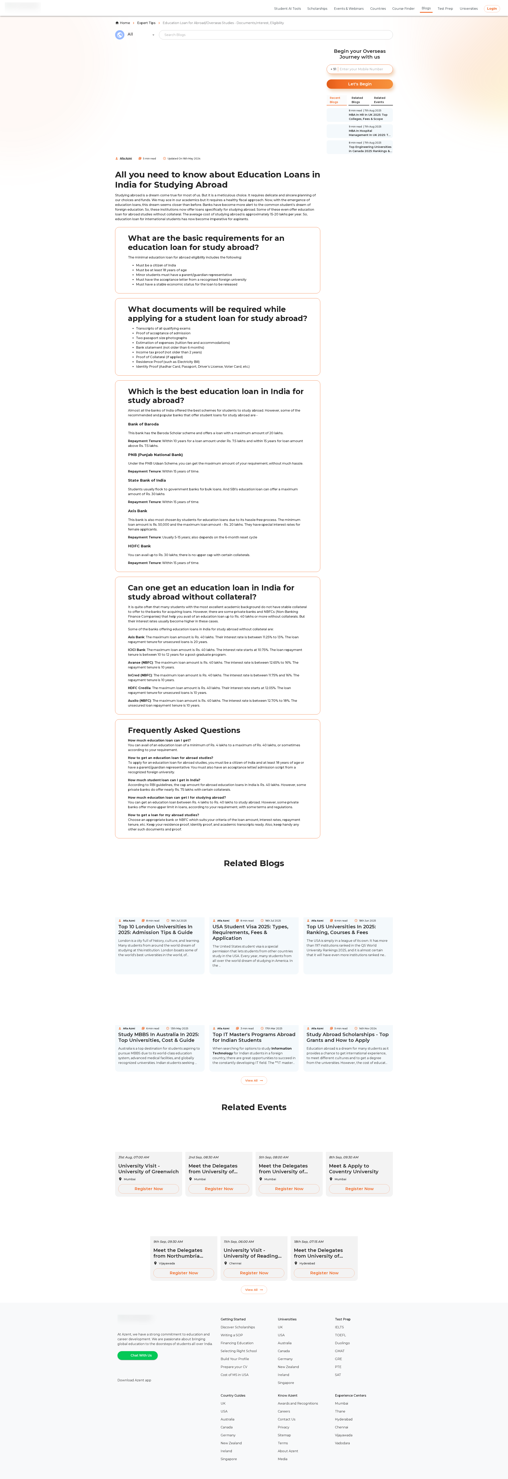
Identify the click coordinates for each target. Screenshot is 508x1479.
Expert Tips (146, 23)
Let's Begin (360, 84)
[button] (247, 1327)
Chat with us (141, 1355)
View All (251, 1080)
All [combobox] (130, 34)
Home (125, 23)
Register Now (149, 1188)
